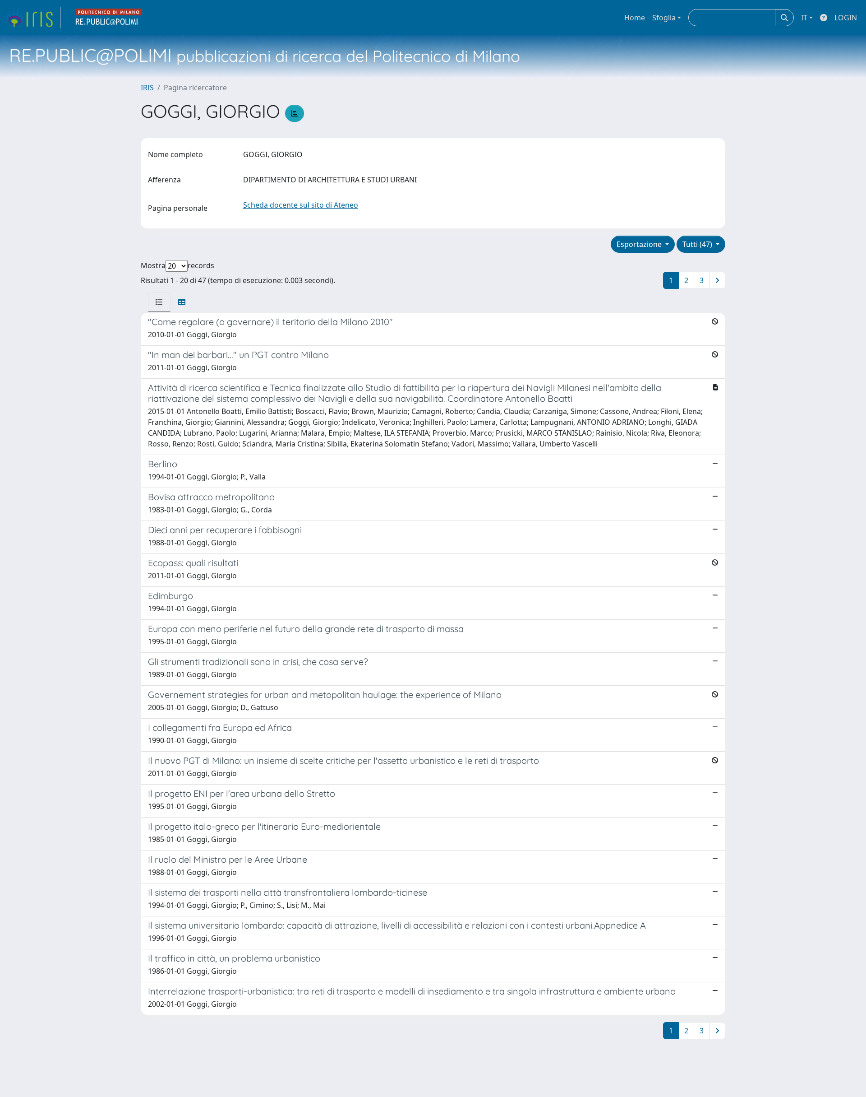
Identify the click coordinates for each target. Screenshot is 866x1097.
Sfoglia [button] (664, 18)
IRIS (147, 88)
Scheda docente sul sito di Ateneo (300, 205)
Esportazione (640, 244)
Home (634, 18)
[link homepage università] (109, 17)
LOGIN (845, 18)
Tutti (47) (698, 244)
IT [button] (804, 18)
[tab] (159, 302)
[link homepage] (32, 17)
